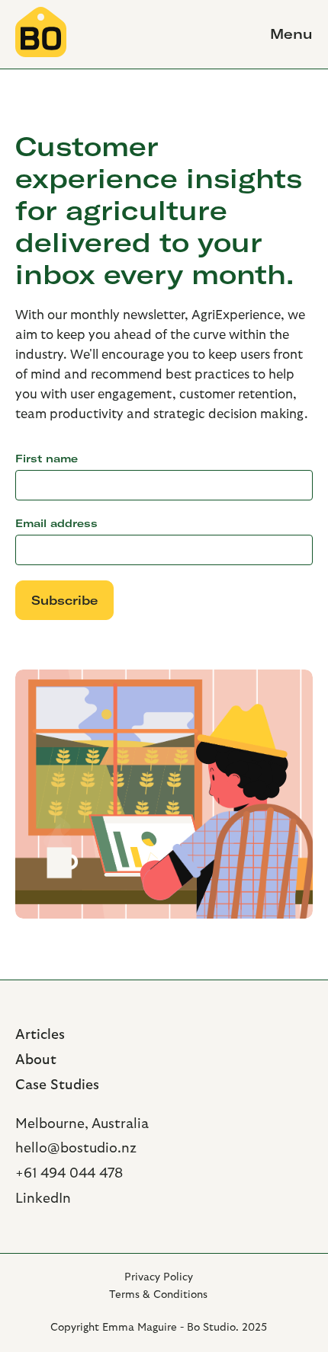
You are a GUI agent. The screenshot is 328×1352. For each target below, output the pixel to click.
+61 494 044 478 (69, 1173)
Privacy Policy (158, 1277)
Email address (56, 523)
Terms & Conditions (158, 1295)
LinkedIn (43, 1198)
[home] (40, 34)
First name (46, 458)
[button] (284, 34)
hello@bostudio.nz (76, 1148)
